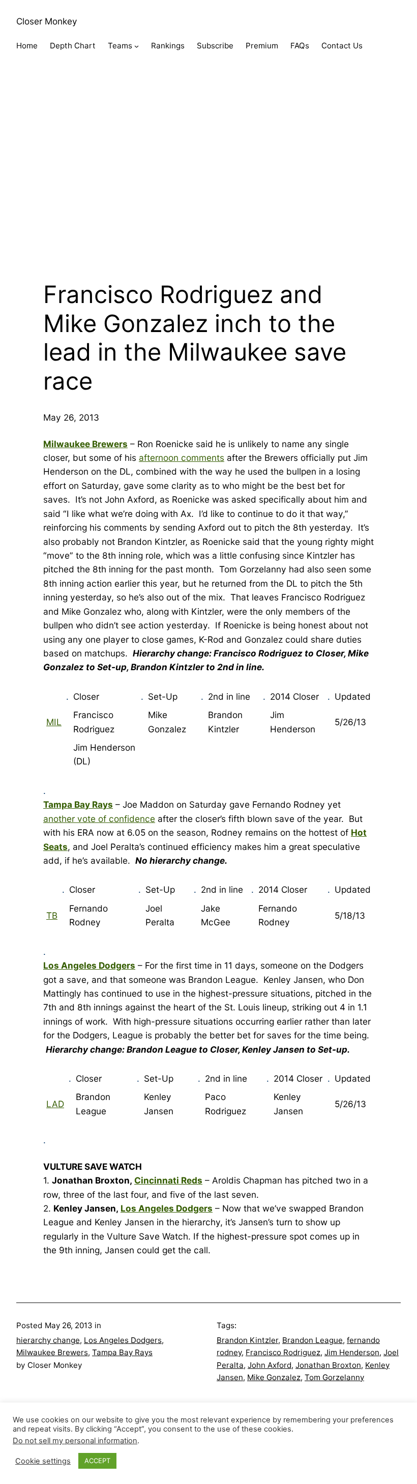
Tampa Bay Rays (122, 1352)
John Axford (269, 1365)
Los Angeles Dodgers (167, 1208)
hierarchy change (48, 1340)
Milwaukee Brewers (52, 1352)
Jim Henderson (351, 1352)
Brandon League (312, 1340)
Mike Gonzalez (274, 1377)
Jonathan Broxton (328, 1365)
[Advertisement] (208, 175)
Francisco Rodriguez (283, 1352)
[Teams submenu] (136, 46)
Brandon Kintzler (247, 1340)
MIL (54, 722)
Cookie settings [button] (43, 1461)
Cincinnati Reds (168, 1180)
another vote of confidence (99, 818)
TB (51, 915)
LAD (55, 1103)
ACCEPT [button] (97, 1460)
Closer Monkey (46, 21)
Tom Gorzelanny (334, 1377)
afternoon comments (181, 457)
